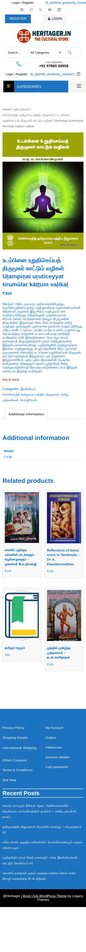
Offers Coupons (15, 760)
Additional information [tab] (26, 414)
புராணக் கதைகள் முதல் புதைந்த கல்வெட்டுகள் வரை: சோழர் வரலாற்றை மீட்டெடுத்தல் (40, 876)
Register (18, 19)
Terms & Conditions (18, 770)
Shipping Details (15, 738)
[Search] (69, 52)
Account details (57, 757)
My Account (54, 728)
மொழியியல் (28, 400)
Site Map (9, 780)
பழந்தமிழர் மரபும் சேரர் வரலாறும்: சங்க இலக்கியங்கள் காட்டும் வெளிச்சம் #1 (40, 860)
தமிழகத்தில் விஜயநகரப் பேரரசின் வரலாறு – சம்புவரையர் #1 (42, 829)
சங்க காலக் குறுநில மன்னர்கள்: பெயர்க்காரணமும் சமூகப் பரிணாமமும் (43, 845)
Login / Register (23, 3)
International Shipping (20, 748)
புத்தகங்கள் (11, 400)
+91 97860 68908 (53, 66)
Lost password (57, 767)
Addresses (54, 747)
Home (7, 109)
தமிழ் (64, 394)
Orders (51, 738)
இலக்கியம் (27, 389)
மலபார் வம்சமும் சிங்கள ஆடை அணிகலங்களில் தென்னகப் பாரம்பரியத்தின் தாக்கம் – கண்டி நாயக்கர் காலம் (40, 811)
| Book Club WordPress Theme (44, 896)
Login (57, 19)
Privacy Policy (13, 728)
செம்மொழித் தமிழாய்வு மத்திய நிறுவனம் (29, 115)
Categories (29, 87)
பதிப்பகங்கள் (21, 109)
